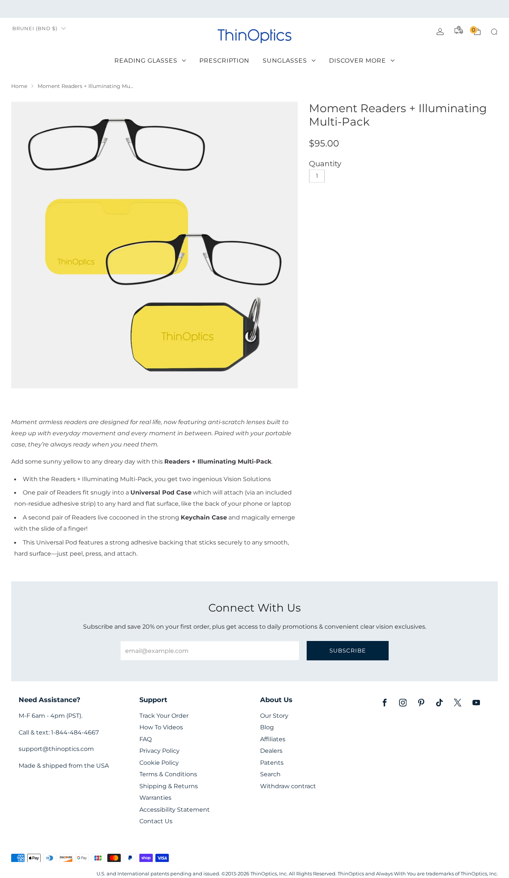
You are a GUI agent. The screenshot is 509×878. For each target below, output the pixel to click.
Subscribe (347, 650)
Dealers (271, 750)
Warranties (155, 797)
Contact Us (156, 821)
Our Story (274, 715)
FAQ (145, 739)
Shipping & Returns (168, 786)
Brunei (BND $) (34, 28)
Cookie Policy (159, 762)
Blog (267, 727)
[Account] (440, 31)
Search (270, 774)
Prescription (224, 60)
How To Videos (161, 727)
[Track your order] (458, 29)
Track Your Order (164, 715)
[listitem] (254, 9)
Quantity (325, 163)
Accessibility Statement (174, 809)
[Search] (494, 31)
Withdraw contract (288, 786)
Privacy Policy (159, 750)
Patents (272, 762)
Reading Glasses (145, 60)
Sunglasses (285, 60)
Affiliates (272, 739)
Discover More (357, 60)
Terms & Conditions (168, 774)
